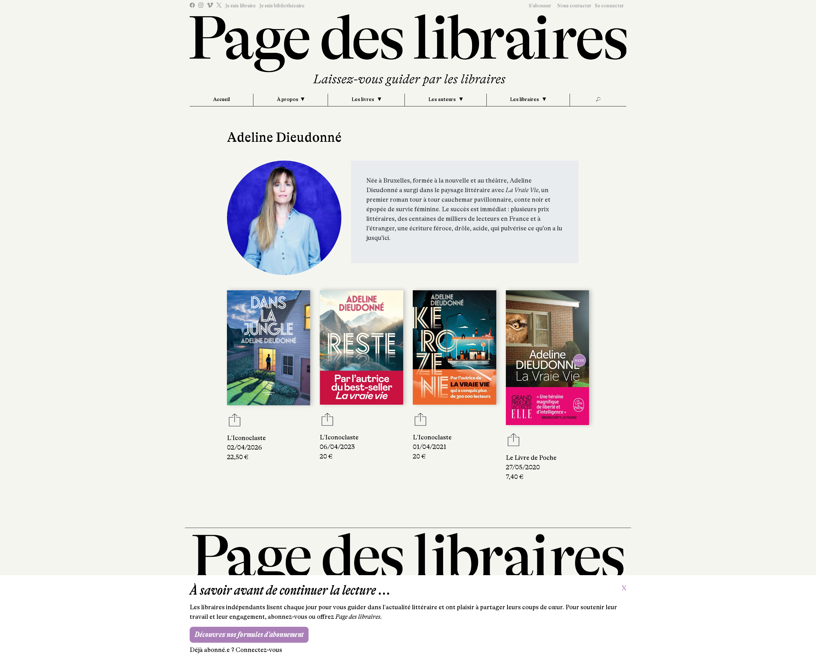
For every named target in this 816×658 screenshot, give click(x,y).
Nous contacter (574, 6)
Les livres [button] (363, 99)
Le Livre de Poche (531, 457)
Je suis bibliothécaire (281, 6)
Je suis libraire (240, 6)
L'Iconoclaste (246, 438)
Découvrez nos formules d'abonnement (249, 634)
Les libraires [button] (525, 99)
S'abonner (540, 6)
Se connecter (609, 6)
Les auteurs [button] (442, 99)
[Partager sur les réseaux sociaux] (234, 421)
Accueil (221, 99)
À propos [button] (287, 99)
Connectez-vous (259, 650)
